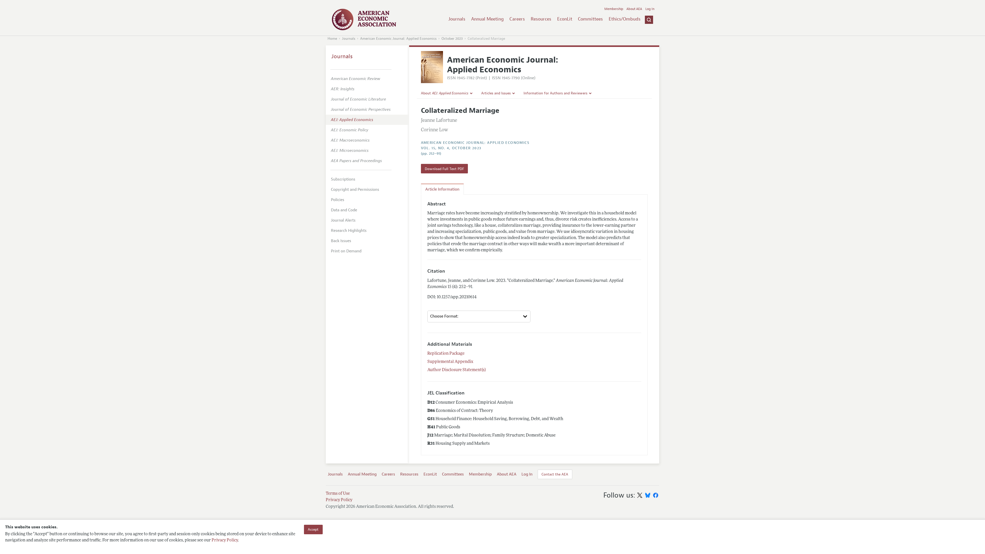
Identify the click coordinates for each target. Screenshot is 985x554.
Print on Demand (346, 251)
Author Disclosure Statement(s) (456, 370)
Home (332, 38)
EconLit (564, 19)
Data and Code (344, 210)
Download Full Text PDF (444, 168)
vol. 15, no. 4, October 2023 (451, 148)
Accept (313, 529)
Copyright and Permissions (355, 189)
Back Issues (341, 240)
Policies (337, 199)
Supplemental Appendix (450, 362)
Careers (517, 19)
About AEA (634, 9)
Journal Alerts (343, 220)
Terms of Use (338, 494)
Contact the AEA (554, 474)
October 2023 (452, 38)
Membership (613, 9)
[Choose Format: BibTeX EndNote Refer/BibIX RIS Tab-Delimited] (478, 316)
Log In (649, 9)
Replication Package (446, 354)
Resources (541, 19)
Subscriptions (343, 179)
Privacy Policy (225, 540)
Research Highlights (349, 230)
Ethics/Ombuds (625, 19)
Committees (590, 19)
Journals (456, 19)
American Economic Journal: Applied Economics (398, 38)
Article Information (442, 189)
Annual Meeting (487, 19)
